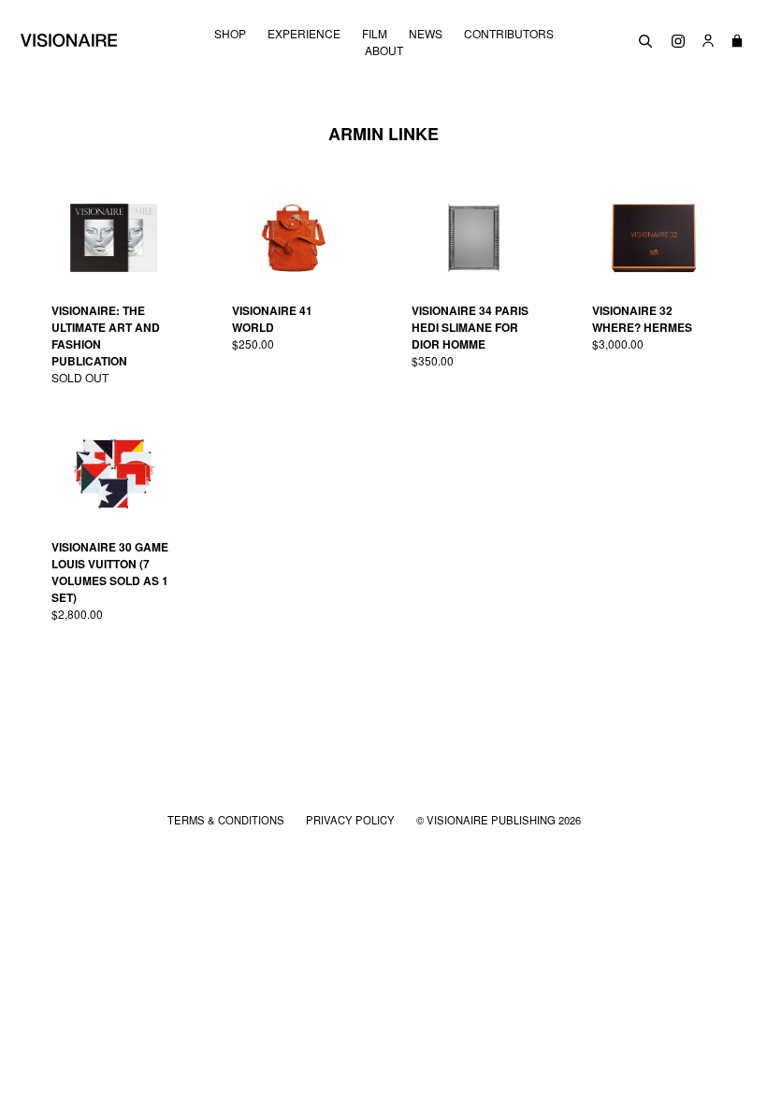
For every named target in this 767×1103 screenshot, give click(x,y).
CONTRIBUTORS (509, 33)
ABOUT (384, 50)
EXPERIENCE (304, 33)
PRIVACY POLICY (352, 819)
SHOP (230, 33)
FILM (374, 33)
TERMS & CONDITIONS (227, 819)
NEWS (425, 33)
